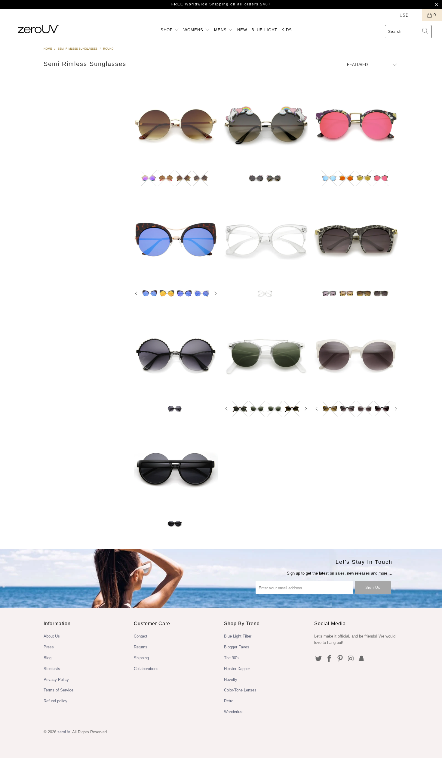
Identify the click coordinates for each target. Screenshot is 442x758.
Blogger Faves (236, 647)
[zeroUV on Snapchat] (361, 659)
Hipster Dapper (237, 668)
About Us (52, 636)
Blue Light (264, 30)
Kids (286, 30)
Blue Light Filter (237, 636)
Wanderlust (234, 712)
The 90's (231, 658)
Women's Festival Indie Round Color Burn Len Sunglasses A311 (176, 124)
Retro (228, 701)
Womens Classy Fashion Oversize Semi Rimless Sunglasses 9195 (176, 355)
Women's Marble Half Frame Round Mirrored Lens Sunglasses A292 (356, 124)
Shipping (141, 658)
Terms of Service (58, 690)
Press (49, 647)
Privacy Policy (56, 679)
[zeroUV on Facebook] (329, 659)
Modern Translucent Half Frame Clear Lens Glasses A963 (266, 239)
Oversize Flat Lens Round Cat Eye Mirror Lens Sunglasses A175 (176, 239)
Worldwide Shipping (200, 4)
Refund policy (55, 701)
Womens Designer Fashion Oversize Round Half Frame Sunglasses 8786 (176, 470)
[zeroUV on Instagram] (350, 659)
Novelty (230, 679)
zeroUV (63, 732)
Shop (167, 30)
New (242, 30)
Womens (194, 30)
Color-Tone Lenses (240, 690)
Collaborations (146, 668)
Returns (140, 647)
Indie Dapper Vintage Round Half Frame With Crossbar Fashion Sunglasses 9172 (266, 355)
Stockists (52, 668)
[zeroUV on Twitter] (318, 659)
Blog (47, 658)
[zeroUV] (38, 28)
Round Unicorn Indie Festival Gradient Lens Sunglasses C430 (266, 124)
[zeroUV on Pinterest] (340, 659)
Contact (140, 636)
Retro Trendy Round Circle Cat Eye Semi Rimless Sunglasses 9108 (356, 355)
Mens (221, 30)
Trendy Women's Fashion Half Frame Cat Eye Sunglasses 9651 (356, 239)
